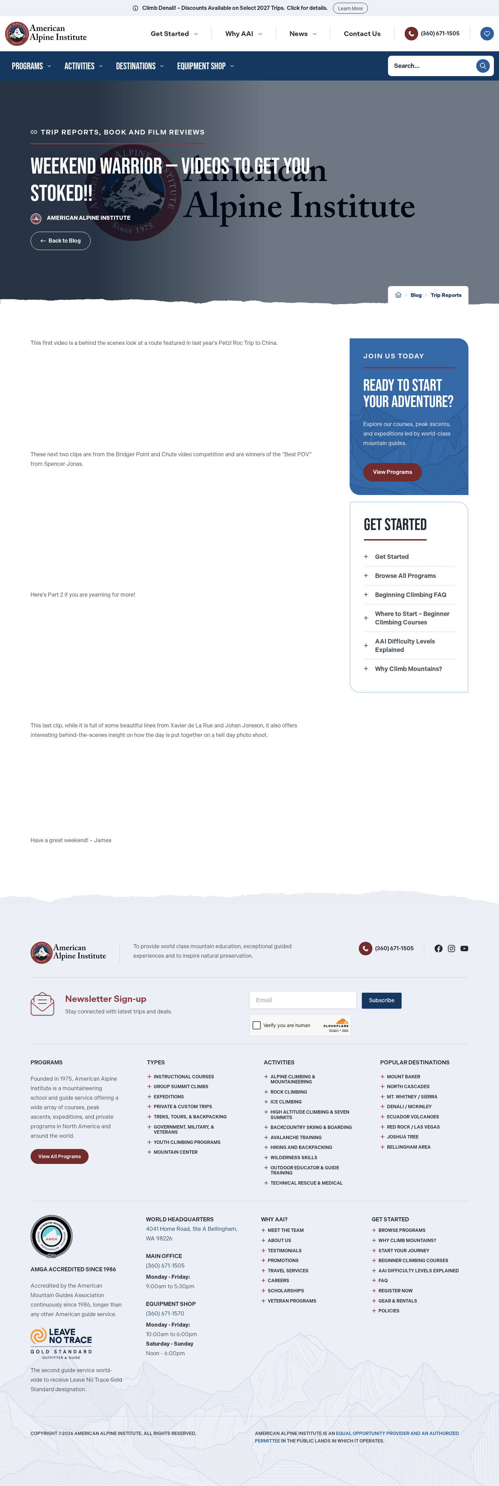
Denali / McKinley (409, 1106)
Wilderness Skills (294, 1157)
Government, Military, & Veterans (184, 1130)
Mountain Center (176, 1152)
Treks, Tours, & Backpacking (190, 1116)
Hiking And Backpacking (301, 1147)
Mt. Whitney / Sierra (412, 1096)
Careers (278, 1280)
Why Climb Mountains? (407, 1240)
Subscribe (381, 1000)
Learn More (350, 8)
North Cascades (408, 1086)
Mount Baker (403, 1076)
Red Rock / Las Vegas (413, 1127)
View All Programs (59, 1156)
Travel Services (288, 1270)
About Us (279, 1240)
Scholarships (286, 1290)
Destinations (135, 65)
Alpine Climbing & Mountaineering (293, 1079)
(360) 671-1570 (165, 1313)
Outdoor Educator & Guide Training (305, 1170)
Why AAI (239, 34)
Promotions (283, 1260)
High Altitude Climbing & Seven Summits (310, 1115)
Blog (416, 295)
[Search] (483, 66)
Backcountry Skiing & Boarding (311, 1127)
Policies (389, 1310)
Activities (79, 65)
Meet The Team (286, 1230)
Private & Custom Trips (183, 1106)
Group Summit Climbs (181, 1086)
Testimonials (285, 1250)
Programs (27, 65)
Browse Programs (402, 1230)
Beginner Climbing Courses (413, 1260)
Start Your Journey (403, 1250)
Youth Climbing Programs (187, 1142)
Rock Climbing (289, 1092)
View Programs (392, 472)
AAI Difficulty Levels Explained (418, 1270)
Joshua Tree (403, 1136)
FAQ (383, 1280)
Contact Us (362, 34)
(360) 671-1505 (440, 33)
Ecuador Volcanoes (413, 1116)
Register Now (395, 1290)
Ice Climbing (286, 1101)
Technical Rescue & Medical (307, 1183)
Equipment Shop (201, 65)
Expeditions (169, 1096)
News (299, 34)
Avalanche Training (296, 1137)
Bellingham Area (409, 1147)
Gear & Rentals (397, 1301)
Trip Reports (446, 295)
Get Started (170, 34)
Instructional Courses (184, 1076)
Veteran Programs (292, 1301)
